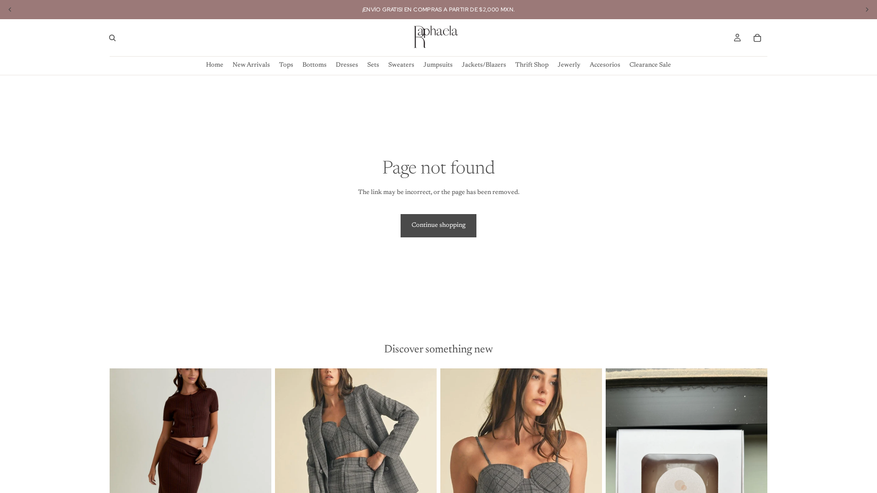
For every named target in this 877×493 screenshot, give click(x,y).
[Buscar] (112, 38)
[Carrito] (757, 38)
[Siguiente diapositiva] (257, 469)
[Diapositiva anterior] (123, 469)
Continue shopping (438, 225)
